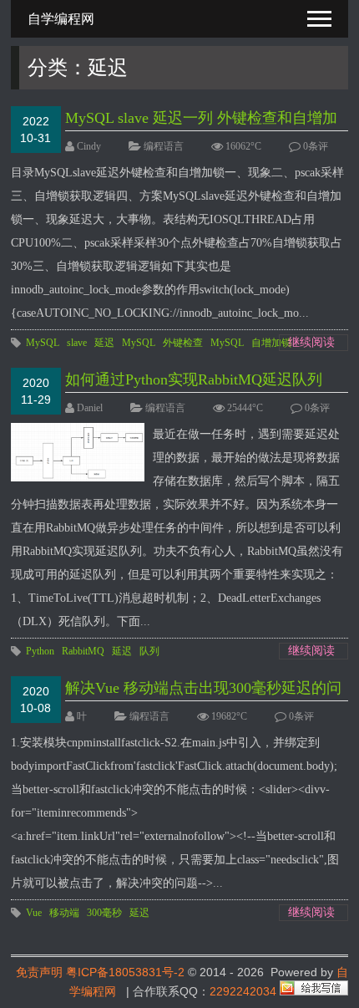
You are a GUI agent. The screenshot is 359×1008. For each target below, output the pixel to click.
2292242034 (243, 991)
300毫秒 (104, 913)
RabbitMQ (83, 651)
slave (77, 343)
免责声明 (39, 972)
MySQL (42, 343)
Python (40, 651)
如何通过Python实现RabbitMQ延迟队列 (193, 379)
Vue (34, 913)
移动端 (64, 913)
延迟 (104, 343)
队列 (149, 651)
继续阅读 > (311, 343)
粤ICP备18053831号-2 (125, 972)
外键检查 (183, 343)
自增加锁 (271, 343)
